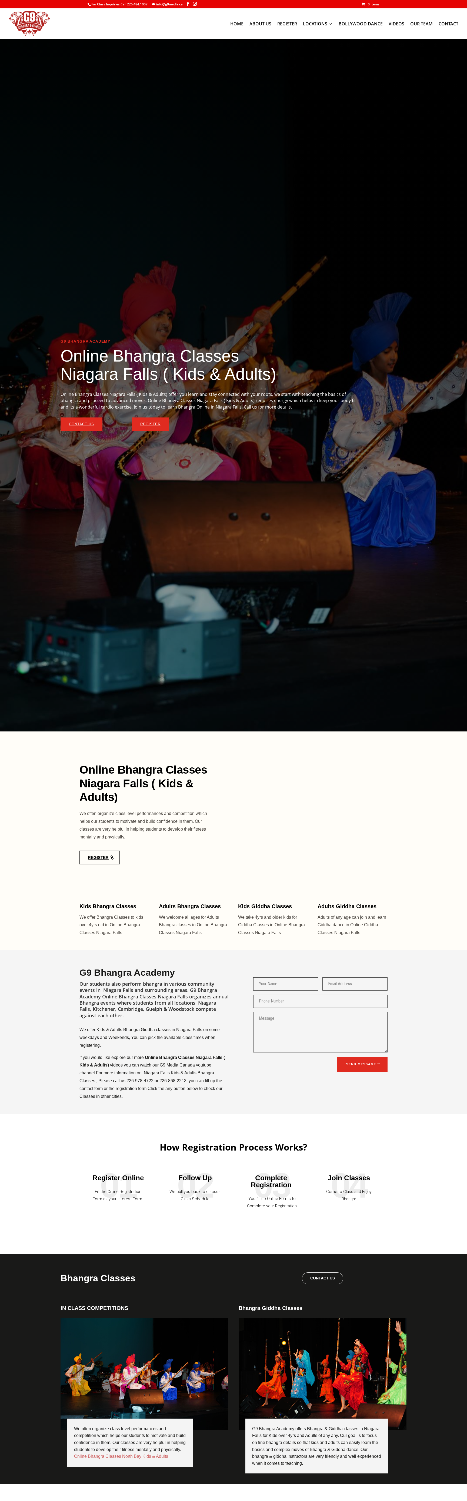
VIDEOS (396, 24)
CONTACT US (81, 424)
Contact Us (322, 1278)
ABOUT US (260, 24)
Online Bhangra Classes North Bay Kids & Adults (121, 1456)
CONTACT (448, 24)
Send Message (361, 1064)
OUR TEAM (421, 24)
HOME (236, 24)
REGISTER (287, 24)
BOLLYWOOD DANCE (361, 24)
